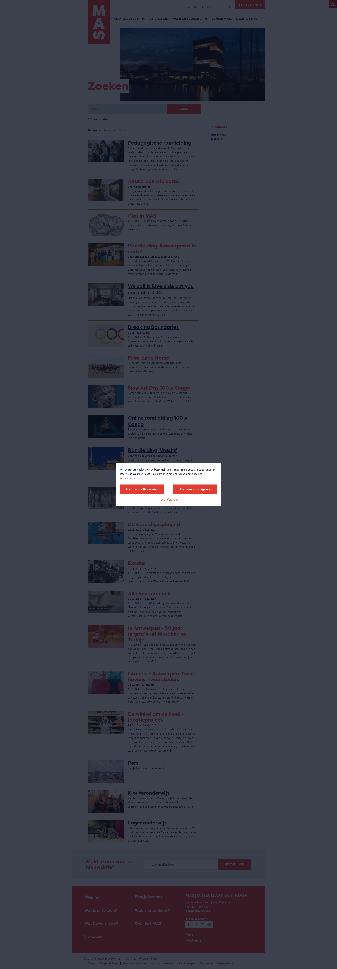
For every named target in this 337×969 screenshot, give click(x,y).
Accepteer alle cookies (142, 489)
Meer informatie (130, 477)
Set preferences (168, 499)
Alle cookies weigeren (195, 489)
